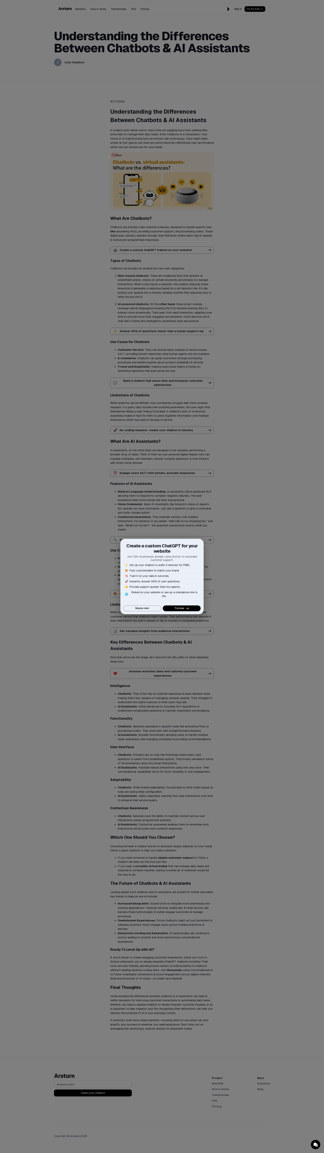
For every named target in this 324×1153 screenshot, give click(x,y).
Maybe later (142, 608)
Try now (179, 608)
